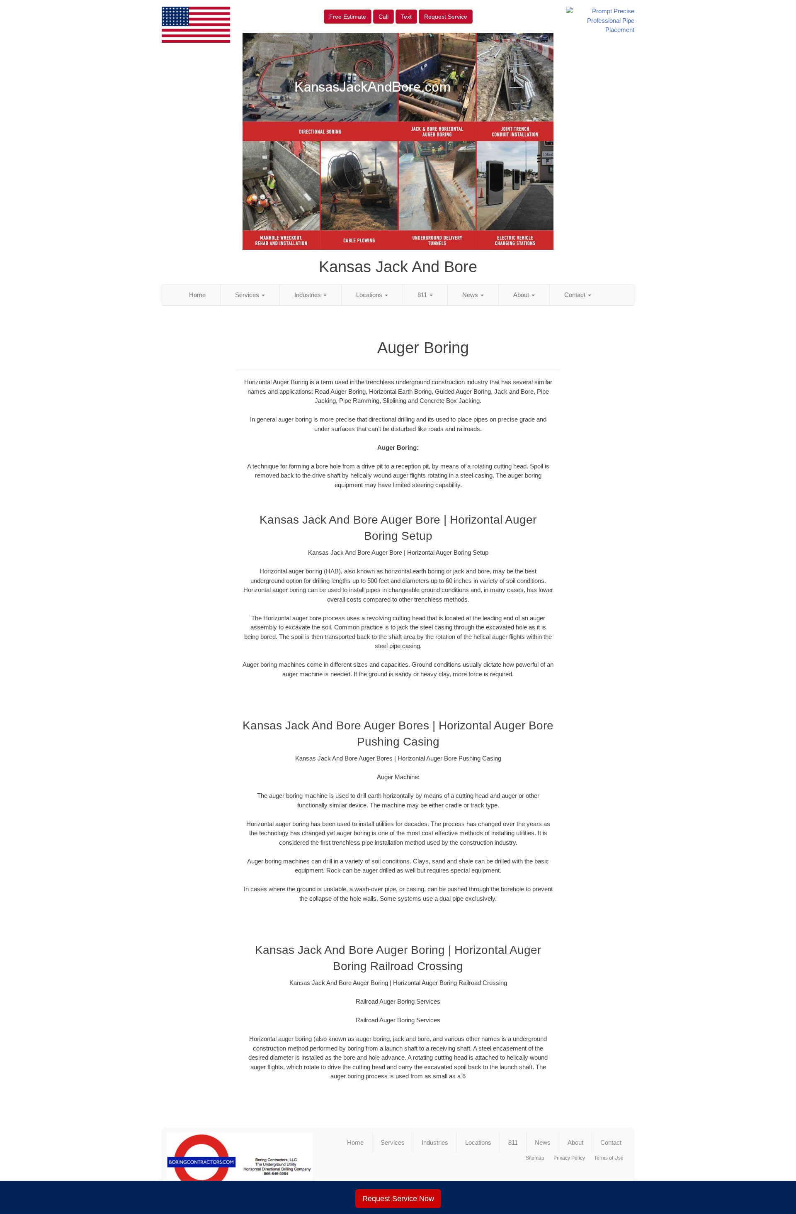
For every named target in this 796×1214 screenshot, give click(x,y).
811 (423, 294)
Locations (370, 294)
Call (383, 16)
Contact (575, 294)
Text (406, 16)
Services (248, 294)
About (522, 294)
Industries (308, 294)
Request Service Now (398, 1198)
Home (197, 294)
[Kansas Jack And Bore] (239, 1165)
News (471, 294)
